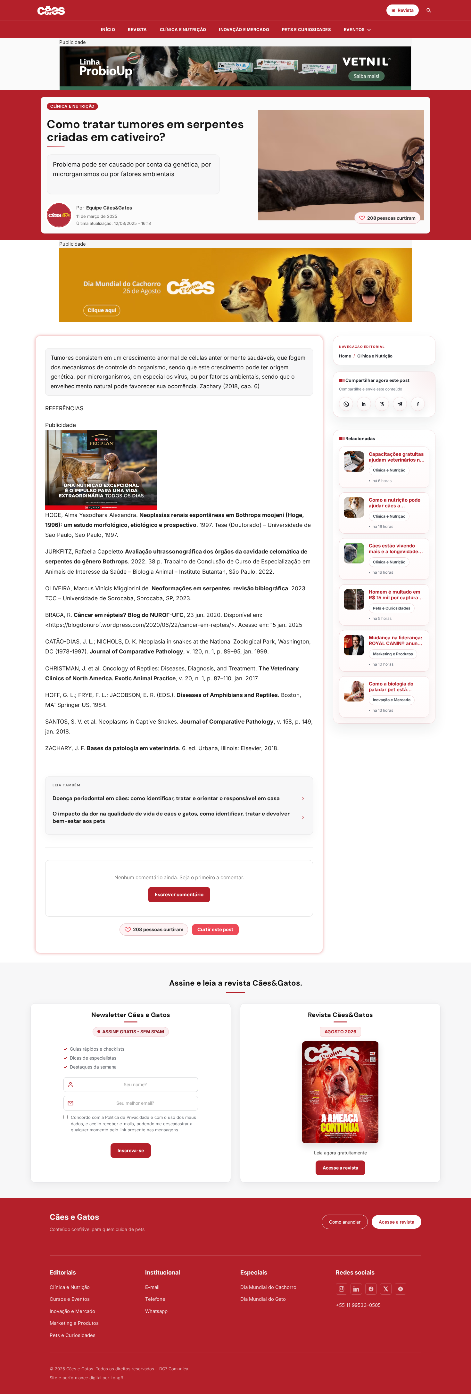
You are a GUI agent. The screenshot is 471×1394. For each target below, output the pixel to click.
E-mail (152, 1287)
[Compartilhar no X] (382, 404)
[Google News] (400, 1289)
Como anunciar (344, 1222)
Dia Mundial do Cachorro (268, 1287)
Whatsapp (156, 1311)
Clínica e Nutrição (72, 106)
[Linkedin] (356, 1289)
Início (108, 29)
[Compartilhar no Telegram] (400, 404)
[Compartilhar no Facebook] (418, 404)
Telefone (155, 1299)
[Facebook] (371, 1289)
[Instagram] (341, 1289)
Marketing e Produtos (74, 1323)
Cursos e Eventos (70, 1299)
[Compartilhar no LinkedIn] (364, 404)
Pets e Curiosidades (306, 29)
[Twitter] (386, 1289)
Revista (137, 29)
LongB (117, 1377)
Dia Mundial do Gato (263, 1299)
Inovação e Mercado (244, 29)
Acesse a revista (340, 1167)
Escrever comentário (179, 894)
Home (345, 355)
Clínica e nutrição (183, 29)
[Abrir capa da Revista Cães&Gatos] (340, 1092)
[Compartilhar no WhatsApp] (346, 404)
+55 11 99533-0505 (358, 1305)
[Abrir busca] (429, 10)
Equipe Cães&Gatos (109, 208)
